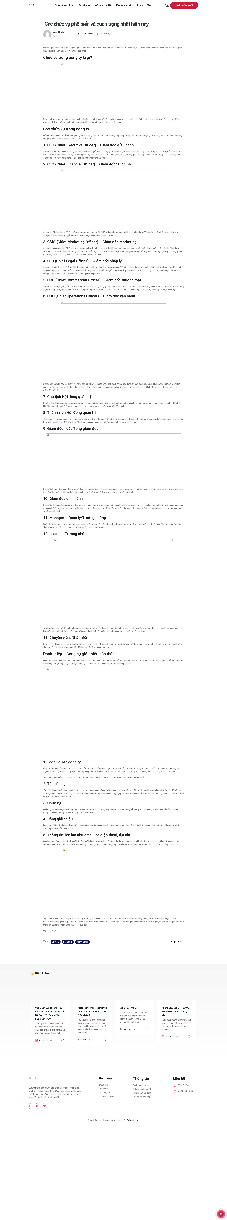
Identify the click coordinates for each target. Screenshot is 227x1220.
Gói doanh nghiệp (103, 5)
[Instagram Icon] (37, 1106)
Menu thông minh (124, 5)
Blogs (140, 5)
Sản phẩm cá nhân (64, 5)
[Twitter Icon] (44, 1106)
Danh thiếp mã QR (128, 1008)
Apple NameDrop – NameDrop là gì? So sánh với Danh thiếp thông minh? (92, 1011)
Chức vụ (55, 942)
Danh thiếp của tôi (184, 5)
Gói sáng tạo (85, 5)
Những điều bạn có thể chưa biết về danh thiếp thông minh (176, 1011)
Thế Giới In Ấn (133, 1120)
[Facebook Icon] (29, 1106)
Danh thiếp (67, 942)
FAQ (149, 5)
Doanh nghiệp (82, 942)
